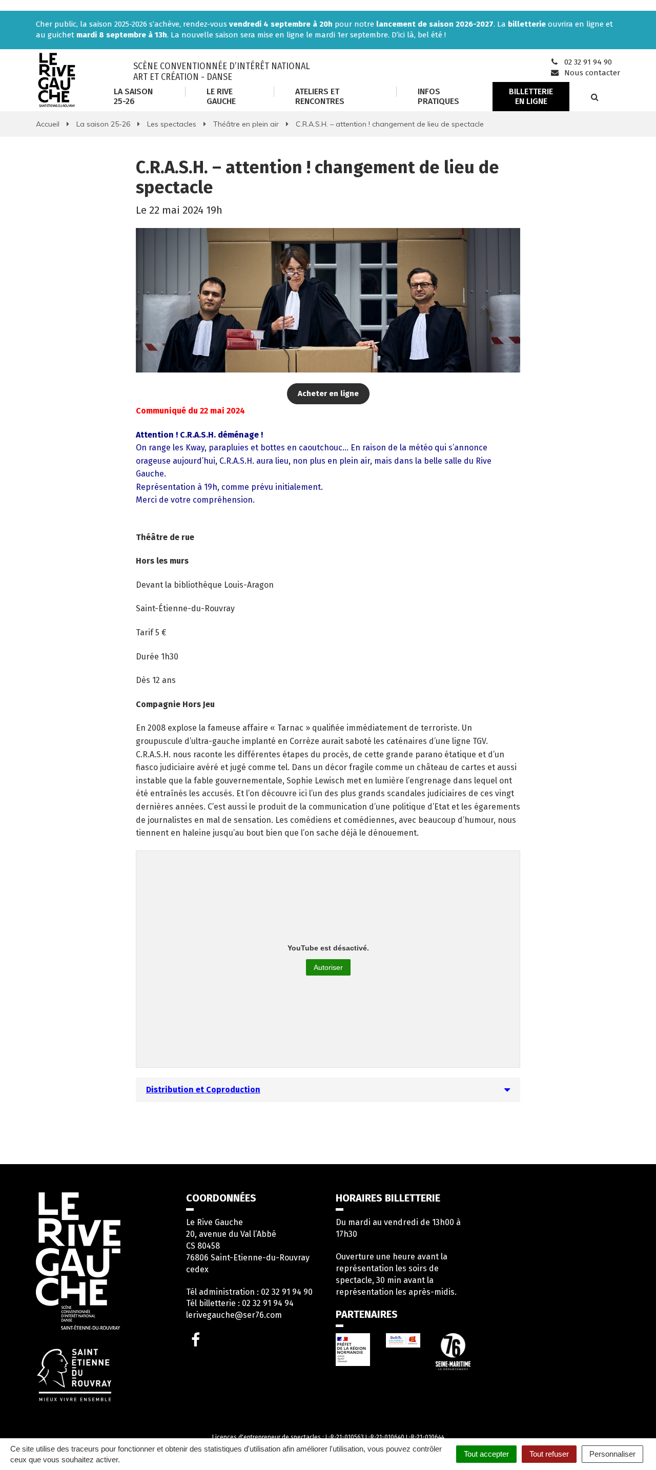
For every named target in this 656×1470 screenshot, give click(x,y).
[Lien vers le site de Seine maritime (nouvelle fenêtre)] (453, 1351)
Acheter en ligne (328, 393)
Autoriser (328, 967)
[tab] (328, 1090)
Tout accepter (486, 1454)
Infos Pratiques (438, 96)
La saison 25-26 (133, 96)
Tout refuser (549, 1454)
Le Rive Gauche (221, 96)
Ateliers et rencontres (319, 96)
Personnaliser (612, 1454)
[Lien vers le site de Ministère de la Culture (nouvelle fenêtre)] (353, 1349)
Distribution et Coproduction (203, 1089)
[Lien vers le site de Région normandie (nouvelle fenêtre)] (403, 1340)
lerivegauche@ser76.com (234, 1315)
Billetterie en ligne (531, 96)
